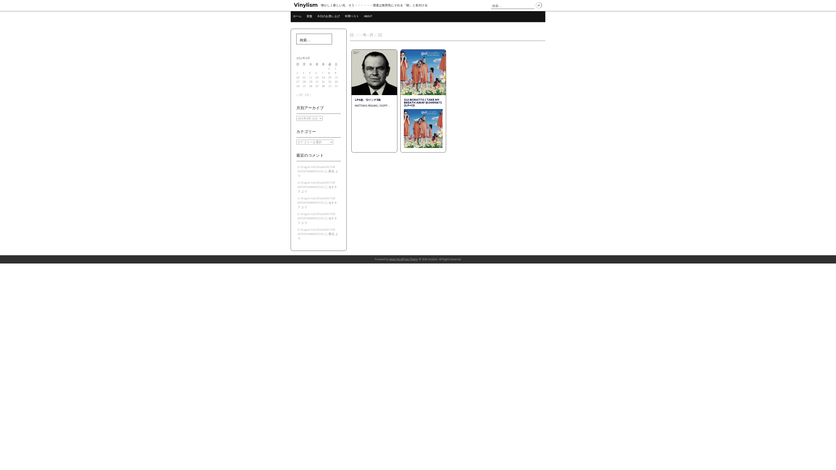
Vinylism (306, 5)
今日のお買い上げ (328, 16)
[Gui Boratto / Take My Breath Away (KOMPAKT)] (423, 128)
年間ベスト (352, 16)
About (368, 16)
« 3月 (299, 95)
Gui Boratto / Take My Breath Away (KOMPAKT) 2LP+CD (423, 102)
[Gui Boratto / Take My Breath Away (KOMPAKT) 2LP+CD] (423, 72)
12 (310, 77)
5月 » (308, 95)
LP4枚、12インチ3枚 (368, 99)
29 (329, 86)
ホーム (297, 16)
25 (304, 86)
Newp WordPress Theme (403, 259)
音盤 (309, 16)
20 (317, 82)
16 (336, 77)
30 (336, 86)
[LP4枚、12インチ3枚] (374, 72)
